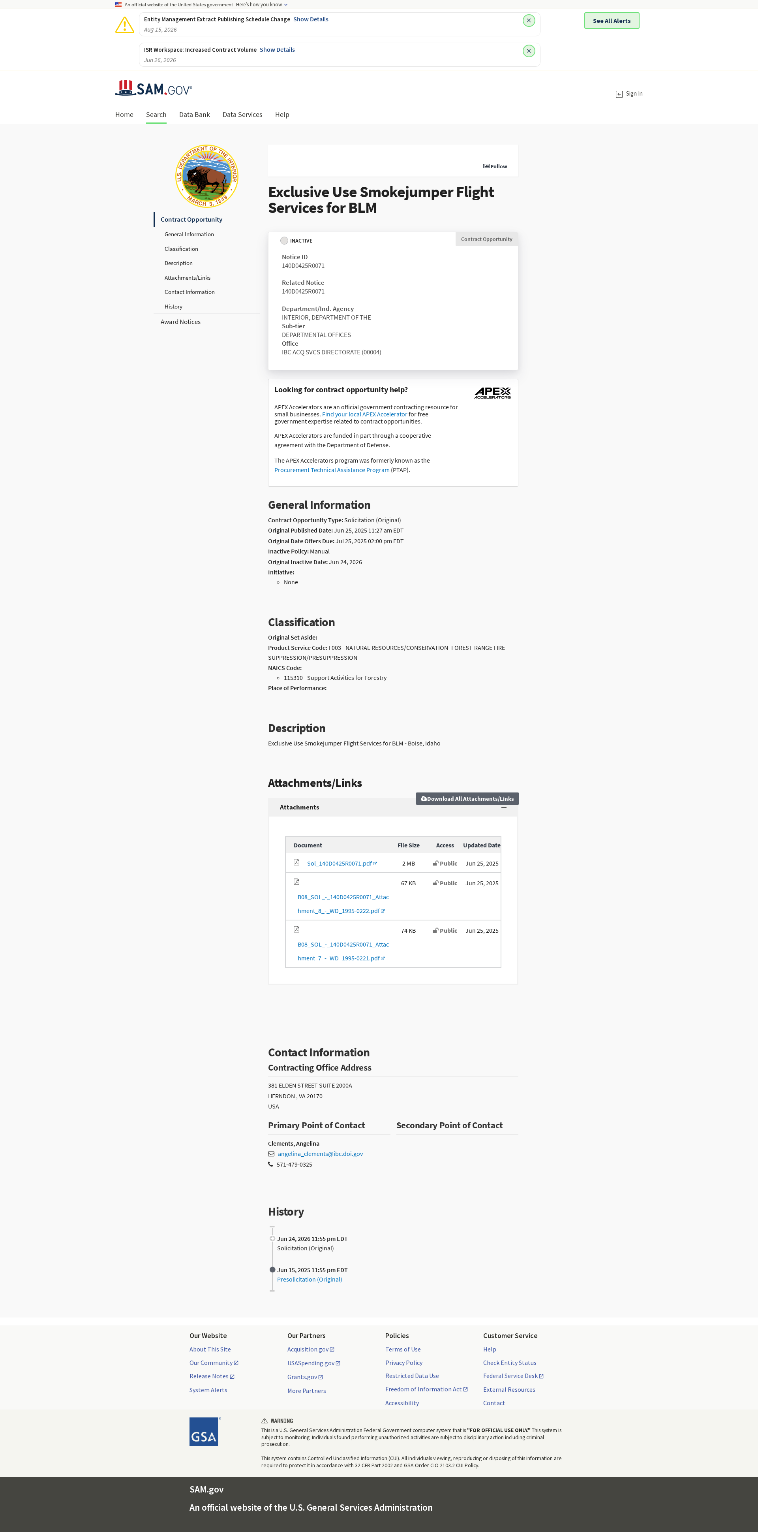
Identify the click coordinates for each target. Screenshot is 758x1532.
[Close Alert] (529, 20)
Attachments (299, 807)
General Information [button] (189, 234)
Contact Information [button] (190, 291)
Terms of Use (403, 1349)
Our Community (211, 1362)
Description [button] (179, 263)
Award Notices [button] (181, 321)
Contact (494, 1403)
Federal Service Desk (510, 1376)
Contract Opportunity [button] (191, 219)
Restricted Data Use (412, 1376)
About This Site (210, 1349)
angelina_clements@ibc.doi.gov (320, 1153)
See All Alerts (612, 20)
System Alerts (208, 1390)
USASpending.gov (310, 1363)
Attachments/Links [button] (187, 277)
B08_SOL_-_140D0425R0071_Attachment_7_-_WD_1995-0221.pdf (341, 951)
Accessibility (402, 1403)
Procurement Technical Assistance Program (332, 470)
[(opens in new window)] (492, 399)
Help (489, 1349)
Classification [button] (181, 248)
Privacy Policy (403, 1362)
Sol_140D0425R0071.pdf (338, 863)
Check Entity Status (510, 1362)
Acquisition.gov (307, 1349)
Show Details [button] (310, 19)
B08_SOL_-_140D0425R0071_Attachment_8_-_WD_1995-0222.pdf (341, 904)
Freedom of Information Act (423, 1389)
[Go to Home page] (153, 90)
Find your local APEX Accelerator (364, 414)
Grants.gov (302, 1377)
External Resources (509, 1389)
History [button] (173, 306)
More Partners (306, 1391)
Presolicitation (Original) (309, 1279)
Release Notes (209, 1376)
